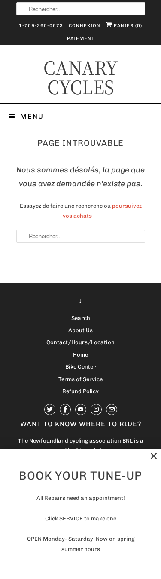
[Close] (154, 456)
